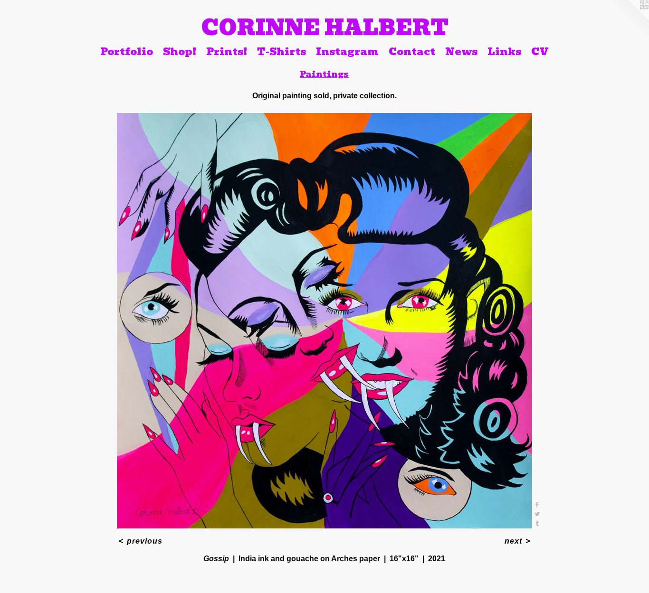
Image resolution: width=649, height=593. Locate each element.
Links (504, 51)
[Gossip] (324, 320)
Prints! (226, 51)
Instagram (347, 51)
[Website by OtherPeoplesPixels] (630, 19)
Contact (412, 51)
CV (540, 51)
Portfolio (126, 51)
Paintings (324, 74)
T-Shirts (281, 51)
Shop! (179, 51)
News (461, 51)
